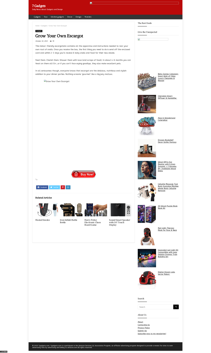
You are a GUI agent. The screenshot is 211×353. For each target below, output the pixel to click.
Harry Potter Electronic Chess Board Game (92, 222)
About (140, 322)
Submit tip (142, 331)
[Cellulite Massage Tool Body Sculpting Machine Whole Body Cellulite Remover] (147, 192)
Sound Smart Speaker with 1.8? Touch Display (119, 222)
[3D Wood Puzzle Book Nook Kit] (147, 214)
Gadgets (37, 17)
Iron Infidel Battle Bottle (68, 221)
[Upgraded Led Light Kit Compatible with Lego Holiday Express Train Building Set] (147, 258)
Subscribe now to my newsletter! (152, 334)
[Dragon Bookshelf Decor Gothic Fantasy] (147, 148)
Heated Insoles (42, 220)
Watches (88, 17)
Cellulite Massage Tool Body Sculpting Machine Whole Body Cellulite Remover (168, 187)
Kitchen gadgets (57, 17)
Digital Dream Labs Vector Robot (166, 273)
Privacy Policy (144, 328)
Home (37, 26)
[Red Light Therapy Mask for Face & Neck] (147, 236)
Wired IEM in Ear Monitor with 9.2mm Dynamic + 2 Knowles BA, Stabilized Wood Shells (167, 166)
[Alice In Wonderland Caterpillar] (147, 126)
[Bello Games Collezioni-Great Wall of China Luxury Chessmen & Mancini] (147, 82)
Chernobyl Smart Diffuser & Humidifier (167, 97)
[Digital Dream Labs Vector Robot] (147, 280)
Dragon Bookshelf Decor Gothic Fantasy (167, 141)
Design (78, 17)
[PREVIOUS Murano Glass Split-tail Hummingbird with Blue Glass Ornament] (2, 347)
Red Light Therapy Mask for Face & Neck (167, 229)
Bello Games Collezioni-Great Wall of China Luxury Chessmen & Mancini (168, 77)
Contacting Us (144, 325)
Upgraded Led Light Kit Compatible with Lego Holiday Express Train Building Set (168, 253)
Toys (45, 17)
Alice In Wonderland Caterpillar (166, 119)
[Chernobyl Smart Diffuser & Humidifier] (147, 104)
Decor (69, 17)
